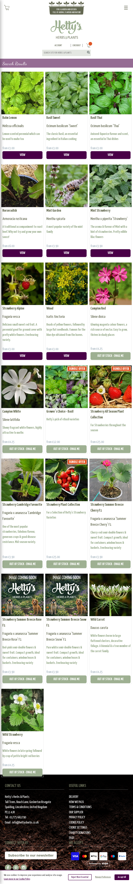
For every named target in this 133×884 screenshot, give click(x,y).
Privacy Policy (77, 817)
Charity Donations (80, 832)
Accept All (122, 877)
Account (58, 45)
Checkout (77, 45)
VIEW (22, 155)
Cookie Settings (78, 827)
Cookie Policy (76, 822)
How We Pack (76, 802)
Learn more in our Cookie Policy (17, 879)
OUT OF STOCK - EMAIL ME (110, 355)
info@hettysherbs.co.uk (25, 822)
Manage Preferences (103, 877)
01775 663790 (18, 817)
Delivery (73, 796)
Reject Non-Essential (79, 877)
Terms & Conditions (80, 807)
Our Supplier (76, 812)
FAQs (71, 837)
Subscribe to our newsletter (31, 855)
